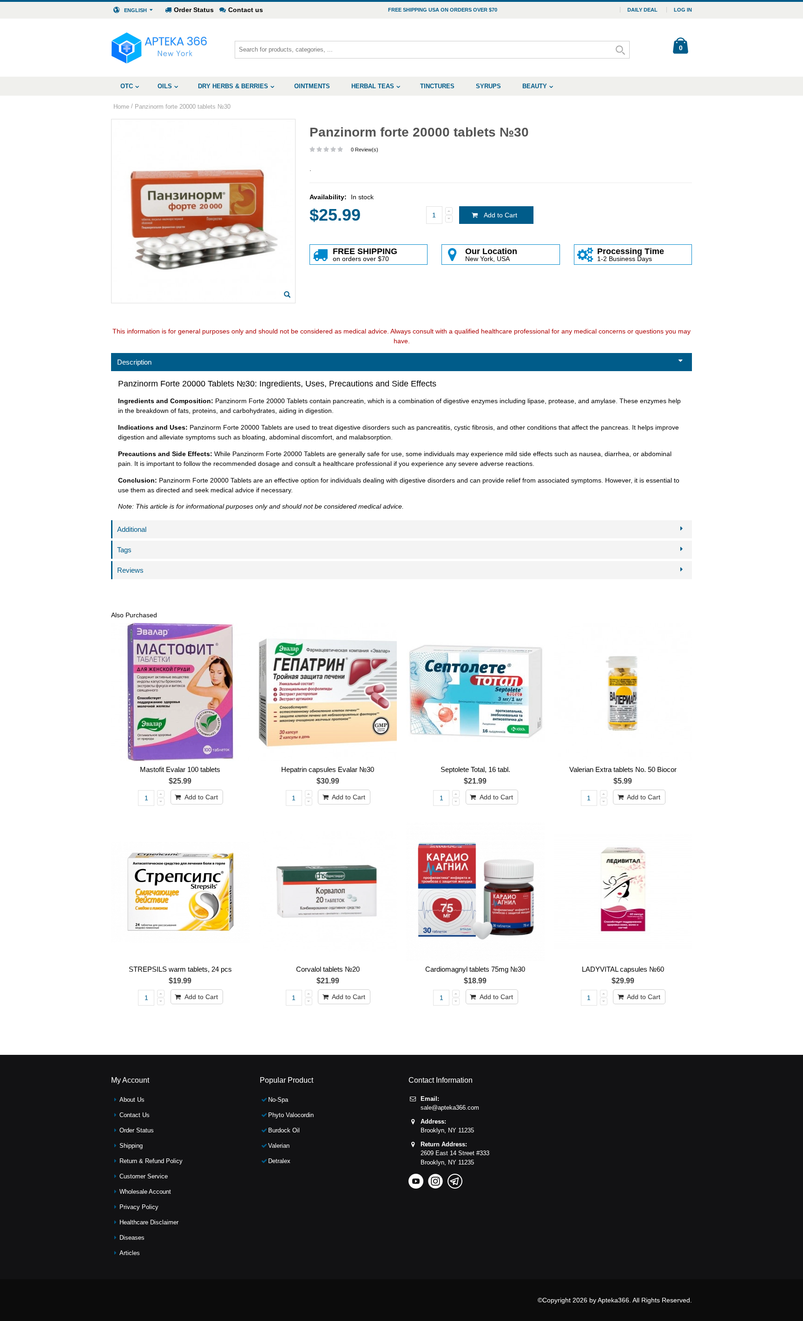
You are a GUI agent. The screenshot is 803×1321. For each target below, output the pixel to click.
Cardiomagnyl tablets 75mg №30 (475, 969)
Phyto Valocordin (291, 1115)
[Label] (328, 692)
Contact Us (134, 1115)
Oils (165, 86)
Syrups (488, 86)
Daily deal (642, 10)
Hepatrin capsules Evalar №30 (327, 769)
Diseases (132, 1237)
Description (134, 362)
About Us (132, 1099)
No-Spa (278, 1099)
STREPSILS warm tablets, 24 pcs (180, 969)
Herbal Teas (372, 86)
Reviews (130, 570)
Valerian (279, 1145)
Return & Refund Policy (151, 1161)
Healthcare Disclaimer (148, 1222)
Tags (124, 550)
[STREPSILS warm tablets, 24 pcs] (180, 892)
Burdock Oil (284, 1130)
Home (121, 106)
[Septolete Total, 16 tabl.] (475, 692)
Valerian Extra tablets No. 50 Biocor (623, 769)
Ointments (312, 86)
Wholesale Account (145, 1191)
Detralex (279, 1161)
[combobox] (432, 50)
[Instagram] (435, 1178)
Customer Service (143, 1176)
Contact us (245, 9)
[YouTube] (415, 1178)
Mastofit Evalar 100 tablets (180, 769)
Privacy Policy (138, 1206)
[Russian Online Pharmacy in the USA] (159, 48)
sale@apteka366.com (450, 1107)
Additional (131, 529)
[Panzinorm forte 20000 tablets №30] (287, 294)
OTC (126, 86)
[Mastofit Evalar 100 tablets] (180, 692)
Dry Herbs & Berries (233, 86)
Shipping (131, 1145)
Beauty (534, 86)
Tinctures (437, 86)
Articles (129, 1252)
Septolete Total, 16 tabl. (475, 769)
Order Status (194, 9)
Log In (683, 10)
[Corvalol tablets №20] (328, 892)
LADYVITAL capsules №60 (623, 969)
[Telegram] (455, 1178)
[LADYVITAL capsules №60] (623, 892)
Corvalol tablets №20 (328, 969)
